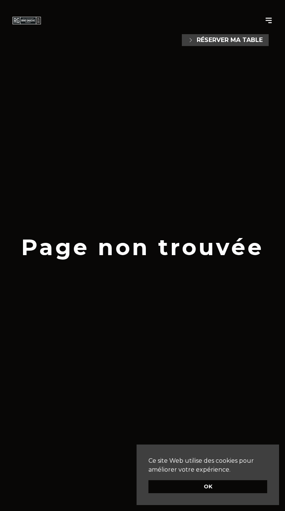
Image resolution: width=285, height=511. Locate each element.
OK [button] (208, 486)
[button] (233, 470)
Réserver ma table (230, 39)
